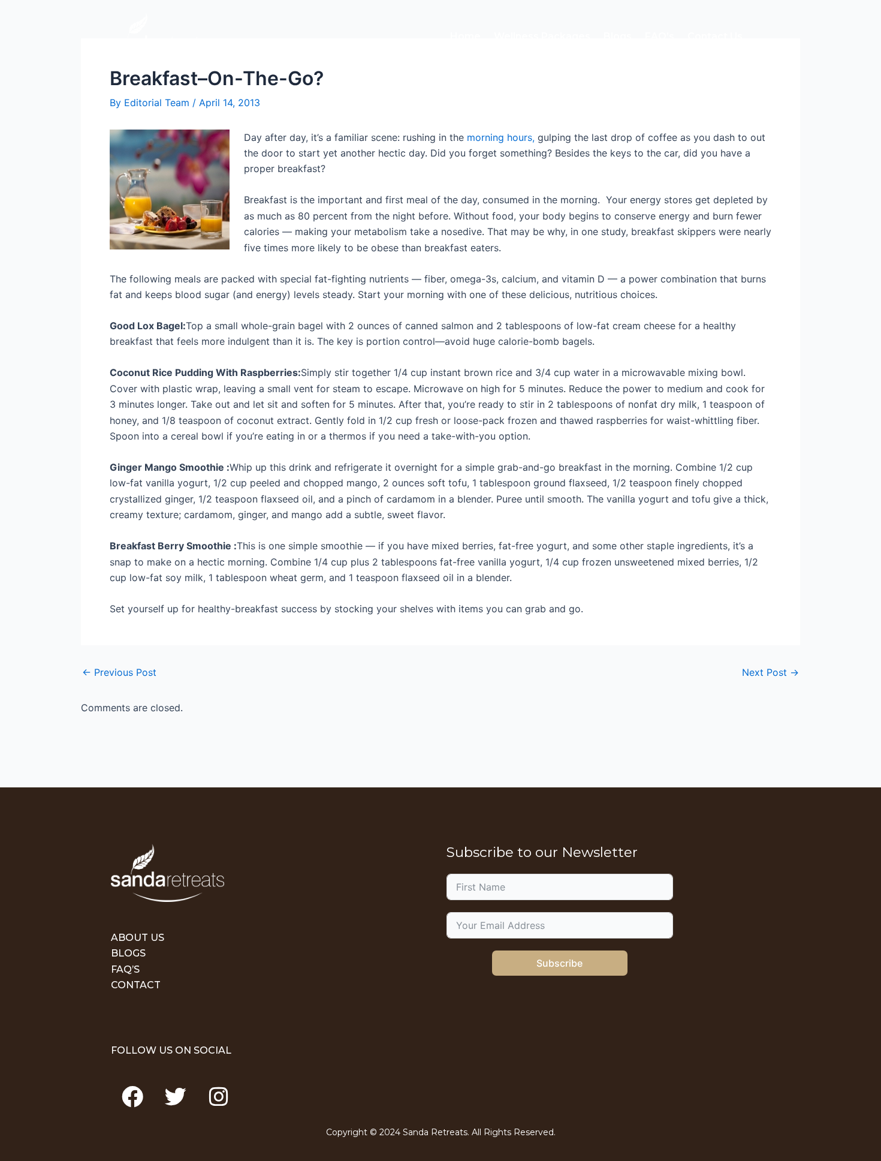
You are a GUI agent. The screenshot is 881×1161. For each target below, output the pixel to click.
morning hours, (501, 137)
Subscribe (559, 963)
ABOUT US (137, 937)
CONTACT (136, 985)
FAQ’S (125, 969)
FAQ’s (659, 36)
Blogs (618, 36)
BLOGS (128, 953)
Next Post (770, 672)
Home (465, 36)
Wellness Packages (542, 36)
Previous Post (119, 672)
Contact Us (715, 36)
